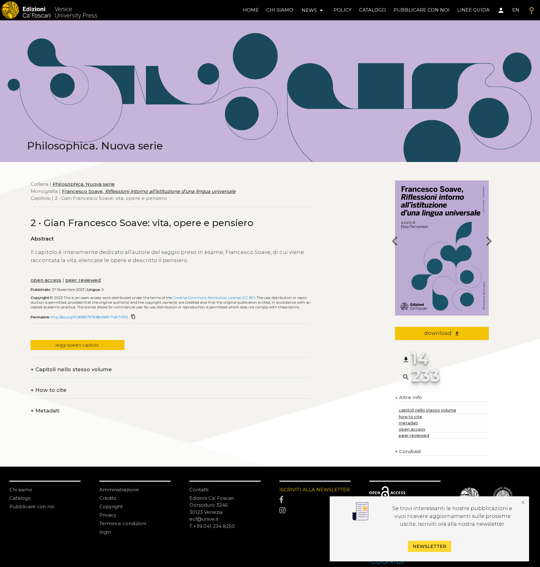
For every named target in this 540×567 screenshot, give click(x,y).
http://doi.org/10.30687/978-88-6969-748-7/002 (89, 317)
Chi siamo (20, 490)
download (441, 333)
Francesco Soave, (149, 191)
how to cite (410, 416)
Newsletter (429, 546)
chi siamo (279, 10)
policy (342, 10)
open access (46, 280)
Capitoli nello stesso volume (71, 369)
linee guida (473, 10)
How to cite (49, 390)
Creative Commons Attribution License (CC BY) (214, 298)
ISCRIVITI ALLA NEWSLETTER (314, 490)
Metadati (45, 411)
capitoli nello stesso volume (427, 410)
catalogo (372, 10)
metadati (408, 423)
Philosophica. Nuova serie (83, 184)
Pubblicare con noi (31, 506)
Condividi (408, 451)
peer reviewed (83, 280)
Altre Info (408, 397)
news (313, 10)
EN (515, 10)
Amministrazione (119, 490)
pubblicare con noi (421, 10)
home (251, 10)
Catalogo (20, 498)
